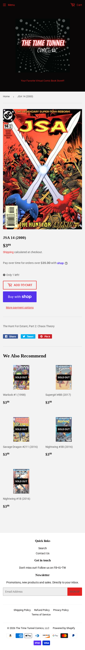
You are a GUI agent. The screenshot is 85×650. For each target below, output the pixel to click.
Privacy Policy (61, 610)
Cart (79, 4)
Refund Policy (42, 610)
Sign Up (74, 591)
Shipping (8, 252)
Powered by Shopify (64, 628)
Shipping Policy (22, 610)
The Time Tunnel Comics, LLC (32, 628)
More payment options (20, 307)
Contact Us (42, 553)
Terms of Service (41, 614)
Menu (11, 4)
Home (6, 96)
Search (42, 548)
